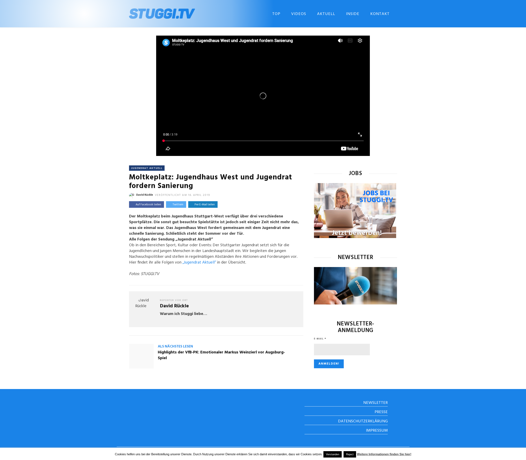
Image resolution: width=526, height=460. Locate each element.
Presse (381, 412)
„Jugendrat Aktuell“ (199, 262)
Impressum (377, 430)
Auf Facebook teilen (148, 204)
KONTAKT (380, 14)
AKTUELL (326, 14)
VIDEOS (298, 14)
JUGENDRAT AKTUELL (147, 168)
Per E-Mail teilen (204, 204)
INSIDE (352, 14)
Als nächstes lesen (175, 347)
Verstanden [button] (332, 454)
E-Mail (320, 339)
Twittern (178, 204)
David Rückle (144, 195)
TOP (276, 14)
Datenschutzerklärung (363, 421)
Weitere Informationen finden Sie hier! (384, 454)
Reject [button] (350, 454)
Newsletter (375, 403)
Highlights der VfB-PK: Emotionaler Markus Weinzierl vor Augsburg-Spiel (221, 355)
